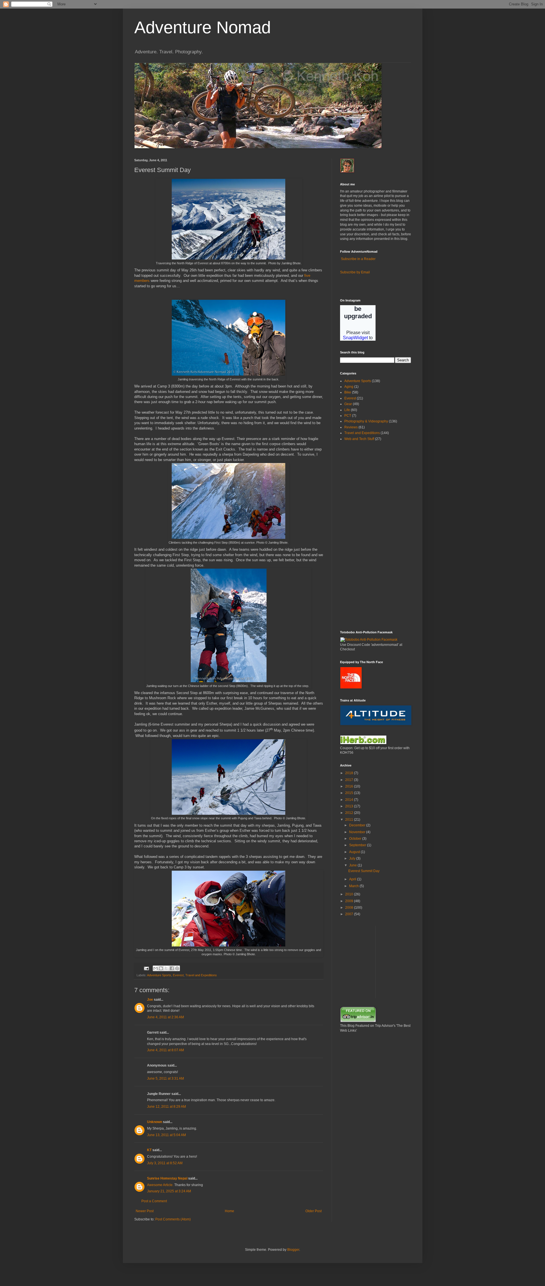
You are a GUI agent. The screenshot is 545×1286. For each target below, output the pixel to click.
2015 (349, 793)
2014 (349, 800)
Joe (150, 1000)
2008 (349, 908)
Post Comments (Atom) (173, 1219)
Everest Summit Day (364, 871)
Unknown (154, 1122)
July (352, 858)
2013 (349, 806)
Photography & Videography (366, 421)
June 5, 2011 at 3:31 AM (165, 1078)
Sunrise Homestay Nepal (167, 1178)
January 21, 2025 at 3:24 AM (169, 1191)
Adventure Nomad (202, 27)
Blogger (293, 1250)
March (354, 886)
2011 (349, 820)
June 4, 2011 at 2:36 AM (165, 1017)
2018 (349, 773)
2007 (349, 914)
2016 (349, 786)
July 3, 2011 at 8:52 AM (165, 1163)
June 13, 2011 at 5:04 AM (166, 1135)
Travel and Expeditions (201, 975)
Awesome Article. (160, 1185)
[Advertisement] (357, 535)
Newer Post (145, 1211)
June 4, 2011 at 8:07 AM (165, 1050)
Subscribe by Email (355, 272)
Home (229, 1211)
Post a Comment (154, 1201)
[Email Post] (146, 968)
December (357, 825)
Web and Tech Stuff (359, 439)
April (353, 879)
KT (149, 1150)
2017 (349, 780)
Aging (348, 387)
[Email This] (155, 968)
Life (347, 410)
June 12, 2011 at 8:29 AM (166, 1107)
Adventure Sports (159, 975)
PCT (347, 416)
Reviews (351, 427)
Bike (347, 392)
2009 (349, 901)
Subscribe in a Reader (358, 259)
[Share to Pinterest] (177, 968)
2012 (349, 813)
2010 (349, 894)
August (355, 852)
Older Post (313, 1211)
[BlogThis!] (161, 968)
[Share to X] (166, 968)
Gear (348, 404)
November (357, 832)
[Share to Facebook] (172, 968)
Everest (178, 975)
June (353, 865)
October (355, 839)
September (358, 845)
